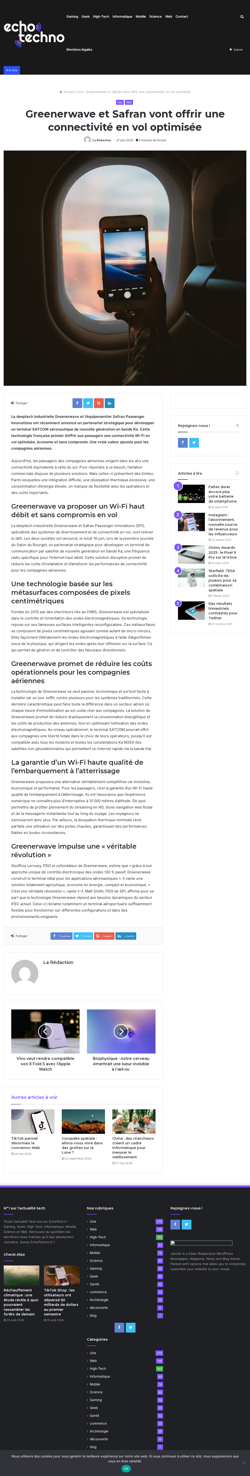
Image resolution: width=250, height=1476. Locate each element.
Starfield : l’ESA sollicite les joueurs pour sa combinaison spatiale (222, 580)
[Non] (243, 1463)
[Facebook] (183, 443)
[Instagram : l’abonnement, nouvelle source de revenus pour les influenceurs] (191, 522)
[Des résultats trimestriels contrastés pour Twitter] (191, 610)
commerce (98, 1292)
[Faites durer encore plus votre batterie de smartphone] (191, 494)
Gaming (72, 16)
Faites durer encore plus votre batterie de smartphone (222, 494)
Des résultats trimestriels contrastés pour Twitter (223, 610)
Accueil (68, 92)
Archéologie (99, 1300)
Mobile (141, 16)
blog (93, 1315)
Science (155, 16)
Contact (182, 16)
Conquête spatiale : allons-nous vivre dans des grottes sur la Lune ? (82, 1145)
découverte (99, 1308)
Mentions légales (79, 49)
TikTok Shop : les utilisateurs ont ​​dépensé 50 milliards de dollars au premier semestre (61, 1302)
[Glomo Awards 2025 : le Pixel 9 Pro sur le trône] (191, 554)
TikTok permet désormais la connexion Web (25, 1143)
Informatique (122, 16)
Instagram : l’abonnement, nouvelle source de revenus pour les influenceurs (223, 524)
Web (168, 16)
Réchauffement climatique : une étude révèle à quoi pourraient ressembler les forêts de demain (21, 1302)
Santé (94, 1284)
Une (80, 92)
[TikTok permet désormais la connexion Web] (32, 1121)
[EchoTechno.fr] (34, 33)
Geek (86, 16)
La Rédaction (102, 140)
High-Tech (101, 16)
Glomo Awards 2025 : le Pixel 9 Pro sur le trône (222, 552)
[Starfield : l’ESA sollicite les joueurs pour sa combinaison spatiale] (191, 578)
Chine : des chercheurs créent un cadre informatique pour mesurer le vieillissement (133, 1147)
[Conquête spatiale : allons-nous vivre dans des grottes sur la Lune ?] (83, 1121)
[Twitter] (194, 443)
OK (126, 1469)
